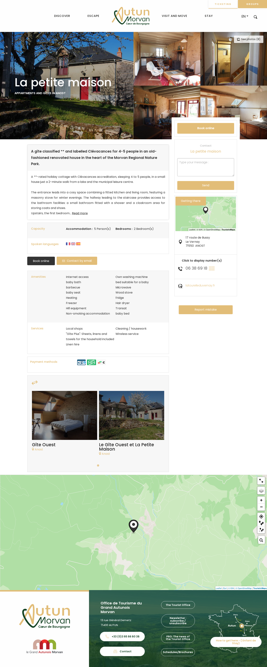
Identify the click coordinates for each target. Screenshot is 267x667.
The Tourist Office (178, 605)
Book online (41, 261)
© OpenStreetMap (244, 588)
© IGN (231, 588)
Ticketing (223, 4)
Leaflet (219, 588)
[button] (255, 17)
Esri (225, 588)
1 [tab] (98, 465)
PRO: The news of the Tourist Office (178, 638)
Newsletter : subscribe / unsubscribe (178, 620)
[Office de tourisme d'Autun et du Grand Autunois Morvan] (130, 16)
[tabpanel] (64, 423)
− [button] (261, 506)
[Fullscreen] (261, 480)
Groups (252, 4)
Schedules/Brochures (178, 652)
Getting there (191, 201)
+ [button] (261, 500)
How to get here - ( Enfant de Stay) (236, 642)
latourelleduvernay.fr (200, 285)
